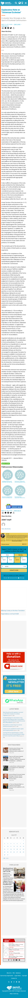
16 (4, 849)
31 (7, 854)
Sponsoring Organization (6, 975)
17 (7, 849)
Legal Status (17, 975)
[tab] (8, 940)
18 (10, 849)
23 (4, 852)
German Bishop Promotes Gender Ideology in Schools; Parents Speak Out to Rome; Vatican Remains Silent (17, 776)
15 (23, 846)
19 (14, 849)
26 (14, 852)
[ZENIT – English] (8, 3)
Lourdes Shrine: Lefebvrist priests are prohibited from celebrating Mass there (17, 768)
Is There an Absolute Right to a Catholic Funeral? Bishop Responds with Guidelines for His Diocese (16, 786)
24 (7, 852)
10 (7, 846)
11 (10, 846)
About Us (9, 973)
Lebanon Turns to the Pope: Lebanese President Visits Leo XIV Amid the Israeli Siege (8, 884)
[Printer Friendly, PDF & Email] (5, 463)
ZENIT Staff (17, 24)
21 (20, 849)
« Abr (4, 858)
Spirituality (5, 26)
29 (23, 852)
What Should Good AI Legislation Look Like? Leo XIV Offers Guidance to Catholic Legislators (13, 714)
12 (14, 846)
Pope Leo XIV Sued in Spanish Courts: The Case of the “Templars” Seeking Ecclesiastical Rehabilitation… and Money (17, 758)
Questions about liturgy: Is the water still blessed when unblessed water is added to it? (16, 750)
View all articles (6, 529)
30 (4, 854)
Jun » (7, 858)
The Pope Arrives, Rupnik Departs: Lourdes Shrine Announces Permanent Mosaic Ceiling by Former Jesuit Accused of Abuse (13, 734)
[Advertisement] (14, 599)
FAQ (14, 973)
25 (10, 852)
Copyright (24, 975)
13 (17, 846)
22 (23, 849)
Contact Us (14, 978)
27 (17, 852)
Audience (18, 973)
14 (20, 846)
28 (20, 852)
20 (17, 849)
